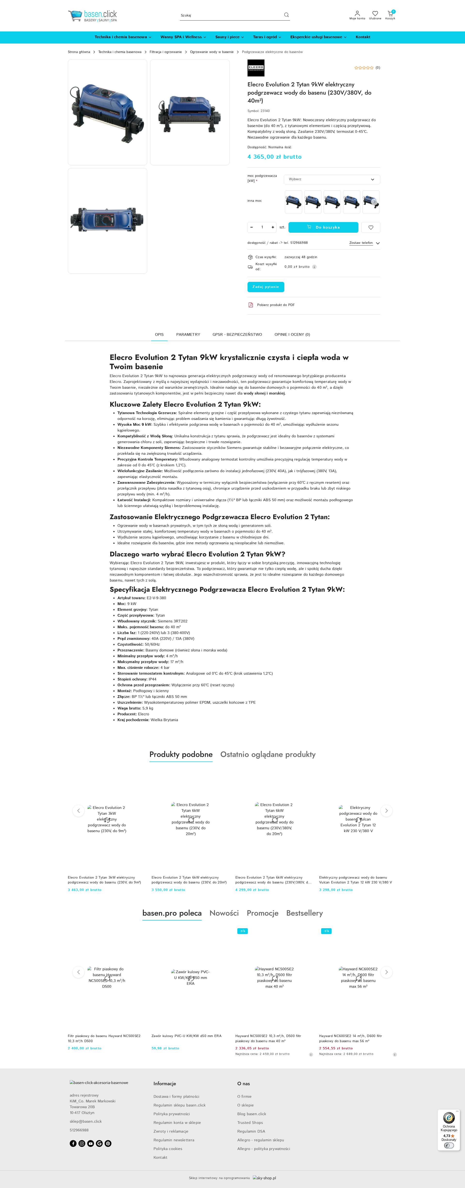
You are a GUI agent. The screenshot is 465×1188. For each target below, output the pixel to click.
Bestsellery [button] (304, 913)
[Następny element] (374, 202)
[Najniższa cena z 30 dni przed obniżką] (311, 1054)
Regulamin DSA (251, 1131)
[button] (107, 112)
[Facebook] (73, 1143)
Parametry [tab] (188, 334)
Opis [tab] (159, 334)
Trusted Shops (250, 1123)
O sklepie (245, 1105)
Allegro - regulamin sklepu (260, 1140)
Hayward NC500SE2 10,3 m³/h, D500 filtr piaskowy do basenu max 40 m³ (268, 1038)
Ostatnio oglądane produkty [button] (268, 754)
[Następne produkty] (386, 811)
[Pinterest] (108, 1143)
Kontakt (160, 1157)
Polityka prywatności (172, 1114)
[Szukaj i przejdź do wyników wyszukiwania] (286, 15)
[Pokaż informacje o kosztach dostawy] (314, 266)
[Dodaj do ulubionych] (370, 227)
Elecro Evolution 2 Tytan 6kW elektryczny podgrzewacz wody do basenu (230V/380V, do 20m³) (272, 880)
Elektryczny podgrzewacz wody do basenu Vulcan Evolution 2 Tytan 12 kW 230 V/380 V (355, 880)
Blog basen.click (251, 1114)
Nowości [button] (224, 913)
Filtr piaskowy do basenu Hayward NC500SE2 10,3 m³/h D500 (104, 1038)
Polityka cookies (168, 1149)
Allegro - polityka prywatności (263, 1149)
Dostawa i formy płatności (176, 1096)
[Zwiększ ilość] (272, 227)
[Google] (99, 1143)
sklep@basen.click (86, 1121)
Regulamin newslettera (174, 1140)
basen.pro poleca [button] (172, 913)
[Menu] (457, 1112)
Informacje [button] (165, 1083)
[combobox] (332, 179)
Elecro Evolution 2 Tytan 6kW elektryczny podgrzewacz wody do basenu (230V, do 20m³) (189, 880)
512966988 (79, 1130)
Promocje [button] (263, 913)
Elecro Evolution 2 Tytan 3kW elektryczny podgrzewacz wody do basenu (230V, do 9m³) (104, 880)
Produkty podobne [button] (181, 754)
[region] (332, 201)
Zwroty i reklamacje (171, 1131)
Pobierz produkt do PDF (276, 305)
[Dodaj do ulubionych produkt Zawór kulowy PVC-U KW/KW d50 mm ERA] (224, 931)
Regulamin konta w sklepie (177, 1123)
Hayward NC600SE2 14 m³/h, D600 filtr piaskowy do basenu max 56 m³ (350, 1038)
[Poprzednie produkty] (78, 811)
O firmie (244, 1096)
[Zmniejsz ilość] (251, 227)
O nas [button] (243, 1083)
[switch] (449, 1145)
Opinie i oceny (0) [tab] (292, 334)
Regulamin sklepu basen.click (180, 1105)
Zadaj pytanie (266, 286)
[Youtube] (90, 1143)
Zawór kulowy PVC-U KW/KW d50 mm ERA (186, 1036)
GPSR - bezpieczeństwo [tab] (237, 334)
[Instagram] (81, 1143)
